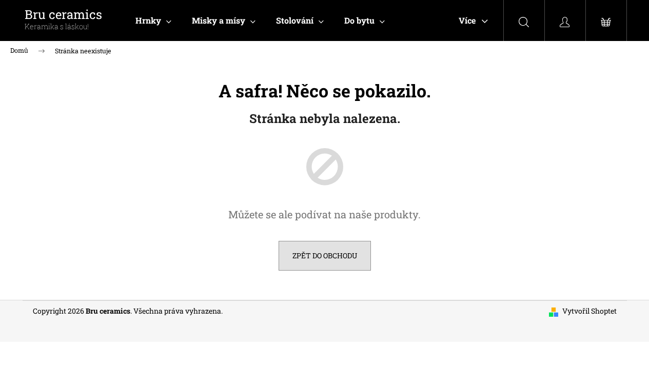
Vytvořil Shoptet (589, 311)
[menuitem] (153, 20)
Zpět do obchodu (324, 255)
